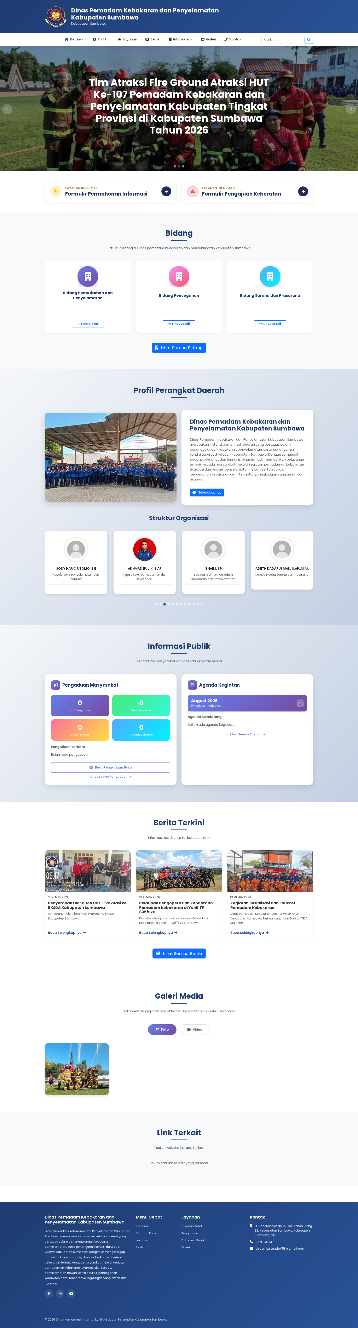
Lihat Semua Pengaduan (108, 777)
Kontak (235, 39)
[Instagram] (60, 1293)
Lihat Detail (89, 324)
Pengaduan (189, 1233)
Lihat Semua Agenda (245, 734)
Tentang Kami (146, 1233)
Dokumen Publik (192, 1240)
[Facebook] (49, 1293)
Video (197, 1029)
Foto (165, 1029)
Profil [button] (102, 39)
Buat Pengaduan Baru (113, 767)
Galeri (210, 39)
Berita (155, 39)
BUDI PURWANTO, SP (213, 568)
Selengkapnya (209, 492)
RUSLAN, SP (282, 568)
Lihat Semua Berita (182, 953)
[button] (351, 109)
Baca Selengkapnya (65, 932)
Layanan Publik (192, 1226)
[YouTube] (71, 1293)
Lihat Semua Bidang (181, 348)
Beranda (77, 39)
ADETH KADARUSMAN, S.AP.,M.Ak (144, 568)
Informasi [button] (181, 39)
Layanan (129, 39)
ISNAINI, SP (76, 568)
